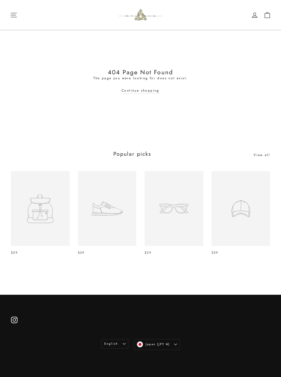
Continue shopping (140, 90)
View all (262, 154)
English (111, 343)
